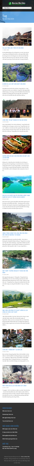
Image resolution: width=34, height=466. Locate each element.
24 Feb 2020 (5, 122)
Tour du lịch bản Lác (7, 421)
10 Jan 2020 (5, 159)
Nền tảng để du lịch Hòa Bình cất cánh (14, 386)
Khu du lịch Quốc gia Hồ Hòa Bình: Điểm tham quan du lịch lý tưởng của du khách (16, 196)
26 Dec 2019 (5, 351)
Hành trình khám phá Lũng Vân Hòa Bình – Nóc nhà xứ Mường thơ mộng (15, 234)
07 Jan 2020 (5, 274)
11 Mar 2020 (5, 50)
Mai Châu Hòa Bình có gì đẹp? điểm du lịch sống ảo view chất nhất (15, 311)
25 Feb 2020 (5, 86)
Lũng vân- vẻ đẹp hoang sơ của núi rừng (14, 120)
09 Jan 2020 (5, 199)
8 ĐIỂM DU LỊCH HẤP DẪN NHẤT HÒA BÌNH (14, 84)
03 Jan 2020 (5, 314)
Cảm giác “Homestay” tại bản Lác (12, 349)
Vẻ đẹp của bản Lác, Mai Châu (9, 432)
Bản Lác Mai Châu (25, 456)
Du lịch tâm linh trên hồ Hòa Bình (13, 48)
